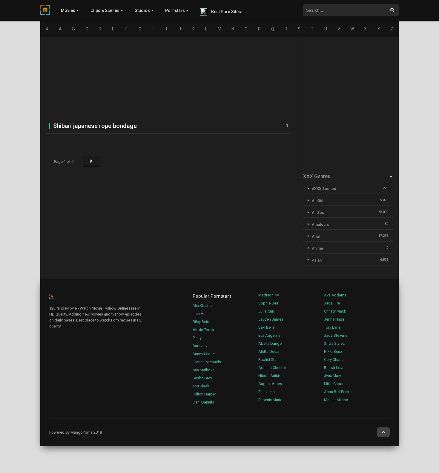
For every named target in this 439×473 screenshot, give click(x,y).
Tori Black (201, 386)
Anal (316, 236)
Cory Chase (333, 359)
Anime (317, 248)
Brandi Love (334, 367)
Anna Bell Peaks (337, 391)
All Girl (317, 200)
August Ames (270, 383)
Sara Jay (200, 346)
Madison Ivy (268, 295)
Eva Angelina (269, 335)
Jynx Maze (333, 375)
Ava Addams (335, 295)
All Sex (318, 212)
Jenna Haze (334, 319)
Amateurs (320, 224)
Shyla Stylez (334, 343)
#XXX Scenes (324, 188)
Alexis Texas (203, 329)
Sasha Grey (202, 378)
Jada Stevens (335, 335)
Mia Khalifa (202, 305)
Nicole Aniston (271, 375)
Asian (317, 260)
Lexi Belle (266, 327)
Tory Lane (332, 327)
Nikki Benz (333, 351)
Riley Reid (201, 321)
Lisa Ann (200, 313)
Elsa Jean (266, 391)
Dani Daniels (203, 402)
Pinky (197, 338)
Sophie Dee (268, 303)
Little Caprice (335, 383)
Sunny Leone (204, 354)
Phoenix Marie (270, 400)
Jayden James (270, 319)
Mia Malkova (203, 370)
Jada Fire (332, 303)
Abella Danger (270, 343)
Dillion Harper (204, 394)
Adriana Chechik (272, 367)
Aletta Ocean (269, 351)
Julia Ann (266, 311)
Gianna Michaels (207, 362)
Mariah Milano (336, 400)
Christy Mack (335, 311)
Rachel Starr (268, 359)
